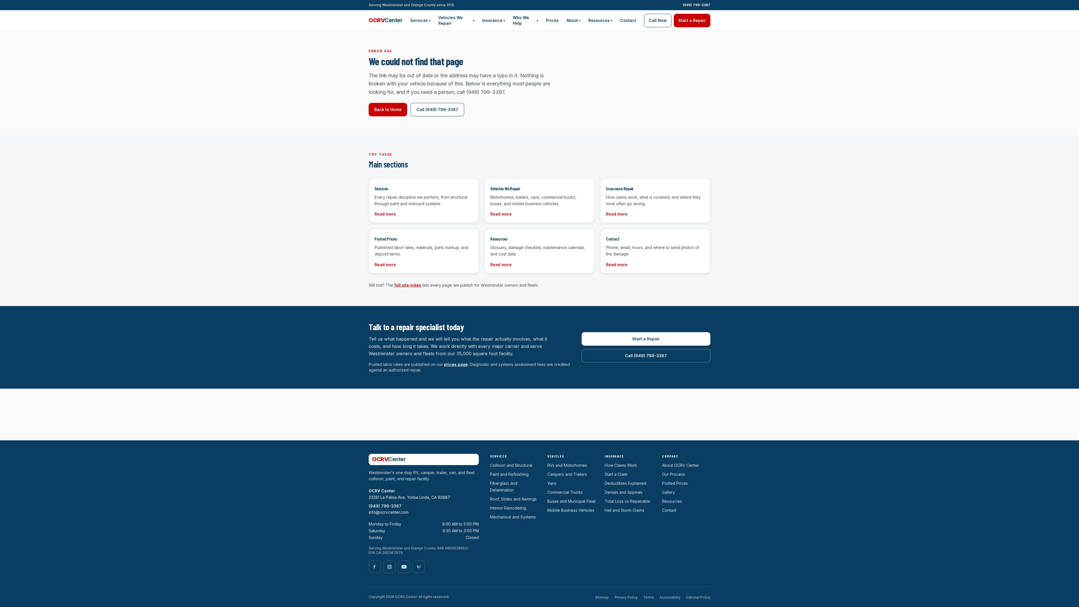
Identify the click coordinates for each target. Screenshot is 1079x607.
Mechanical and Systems (513, 517)
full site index (407, 285)
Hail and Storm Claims (624, 510)
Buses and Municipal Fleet (571, 501)
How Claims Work (621, 465)
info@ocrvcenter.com (389, 512)
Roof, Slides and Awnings (513, 499)
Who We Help (525, 20)
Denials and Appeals (624, 492)
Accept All (695, 592)
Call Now (658, 20)
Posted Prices (675, 483)
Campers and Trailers (567, 474)
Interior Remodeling (508, 508)
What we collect (525, 599)
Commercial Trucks (565, 492)
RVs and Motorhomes (567, 465)
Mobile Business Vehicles (570, 510)
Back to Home (388, 109)
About (573, 20)
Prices (552, 20)
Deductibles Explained (625, 483)
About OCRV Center (680, 465)
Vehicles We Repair (456, 20)
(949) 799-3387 (696, 5)
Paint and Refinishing (509, 474)
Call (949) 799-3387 (437, 109)
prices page (456, 364)
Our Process (673, 474)
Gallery (668, 492)
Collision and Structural (511, 465)
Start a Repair (692, 20)
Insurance (493, 20)
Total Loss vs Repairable (627, 501)
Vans (551, 483)
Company (670, 456)
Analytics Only (657, 592)
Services (420, 20)
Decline (621, 592)
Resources (600, 20)
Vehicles (555, 456)
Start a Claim (616, 474)
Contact (628, 20)
